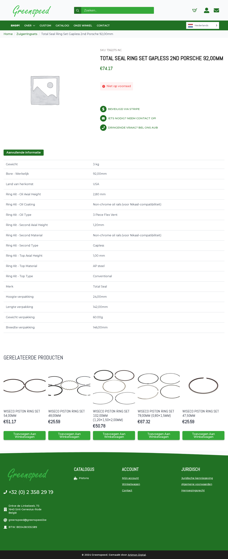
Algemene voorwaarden (196, 484)
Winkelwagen (131, 484)
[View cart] (195, 10)
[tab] (24, 153)
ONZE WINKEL (83, 25)
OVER (28, 25)
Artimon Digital (137, 554)
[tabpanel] (114, 246)
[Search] (77, 10)
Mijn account (130, 478)
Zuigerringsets (26, 34)
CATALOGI (62, 25)
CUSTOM (45, 25)
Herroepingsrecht (193, 490)
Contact (127, 490)
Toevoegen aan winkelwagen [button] (24, 435)
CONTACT (103, 25)
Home (8, 34)
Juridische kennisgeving (197, 478)
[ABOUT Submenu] (34, 25)
